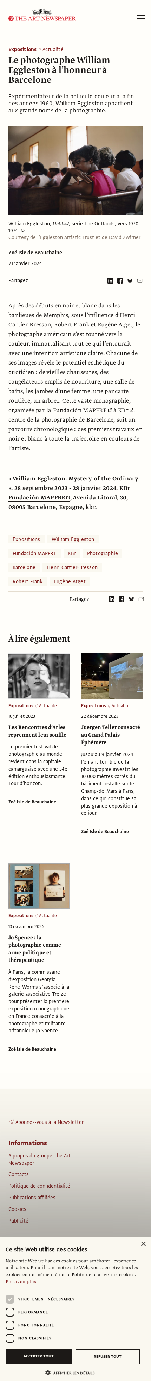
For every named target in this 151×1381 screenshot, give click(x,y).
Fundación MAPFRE (80, 410)
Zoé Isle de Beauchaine (35, 252)
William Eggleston (73, 539)
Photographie (102, 553)
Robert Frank (27, 581)
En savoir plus (21, 1282)
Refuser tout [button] (108, 1356)
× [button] (143, 1244)
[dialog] (75, 1309)
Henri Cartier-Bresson (72, 567)
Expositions (22, 49)
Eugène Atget (70, 581)
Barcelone (24, 567)
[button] (73, 1372)
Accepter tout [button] (39, 1356)
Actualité (53, 49)
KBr (123, 410)
